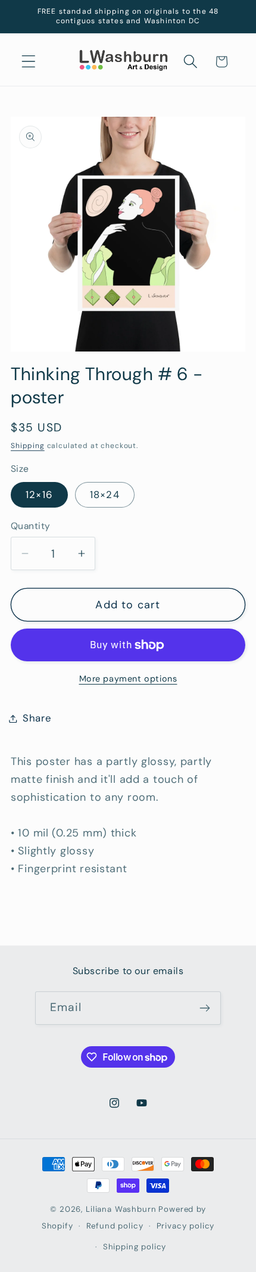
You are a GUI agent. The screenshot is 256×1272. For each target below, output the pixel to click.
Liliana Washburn (121, 1209)
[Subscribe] (204, 1008)
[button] (29, 61)
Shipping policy (135, 1247)
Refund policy (114, 1226)
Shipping (28, 445)
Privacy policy (186, 1226)
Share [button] (37, 717)
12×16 (39, 494)
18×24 (105, 494)
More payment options (128, 678)
